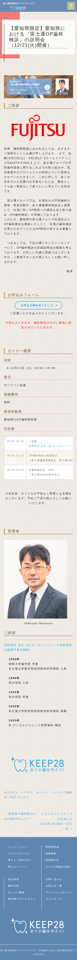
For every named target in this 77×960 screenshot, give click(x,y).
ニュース (57, 792)
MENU (71, 6)
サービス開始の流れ (57, 866)
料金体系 (13, 879)
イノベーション (17, 847)
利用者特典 (52, 847)
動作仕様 (13, 885)
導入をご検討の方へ (20, 860)
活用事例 (50, 853)
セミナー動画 (16, 892)
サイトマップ (54, 899)
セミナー (42, 792)
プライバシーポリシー (59, 892)
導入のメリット (17, 866)
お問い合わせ (54, 879)
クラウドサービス (19, 853)
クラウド (27, 792)
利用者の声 (52, 860)
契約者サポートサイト (22, 899)
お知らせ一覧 (54, 885)
